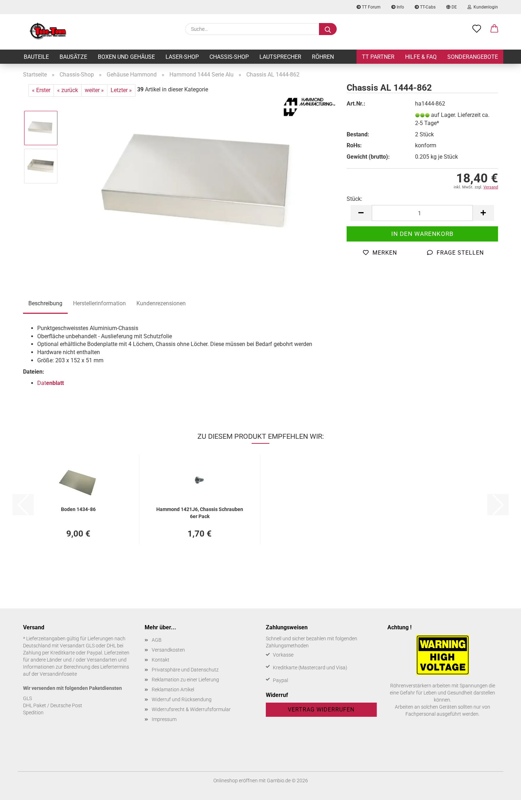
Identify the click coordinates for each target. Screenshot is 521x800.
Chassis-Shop (229, 56)
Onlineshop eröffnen (235, 780)
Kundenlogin (484, 7)
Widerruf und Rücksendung (182, 699)
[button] (494, 29)
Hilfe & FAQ (421, 56)
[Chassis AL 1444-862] (200, 184)
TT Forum (371, 7)
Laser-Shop (182, 56)
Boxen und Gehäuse (126, 56)
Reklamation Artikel (173, 689)
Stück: (354, 198)
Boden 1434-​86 (78, 509)
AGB (157, 640)
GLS (27, 698)
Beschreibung (45, 303)
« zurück (67, 90)
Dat (50, 383)
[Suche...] (328, 29)
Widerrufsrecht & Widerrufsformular (191, 709)
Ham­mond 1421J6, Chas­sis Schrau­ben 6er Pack (199, 512)
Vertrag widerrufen (321, 709)
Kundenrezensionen (161, 303)
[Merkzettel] (477, 29)
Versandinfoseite (58, 674)
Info (400, 7)
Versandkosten (168, 650)
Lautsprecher (280, 56)
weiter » (94, 90)
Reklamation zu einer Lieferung (185, 679)
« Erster (41, 90)
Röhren (323, 56)
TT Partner (378, 56)
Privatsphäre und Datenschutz (185, 670)
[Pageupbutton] (501, 789)
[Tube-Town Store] (48, 32)
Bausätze (73, 56)
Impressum (164, 719)
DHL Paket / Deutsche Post (52, 705)
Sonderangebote (472, 56)
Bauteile (36, 56)
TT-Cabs (427, 7)
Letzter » (121, 90)
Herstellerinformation (99, 303)
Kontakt (160, 660)
